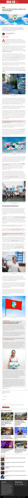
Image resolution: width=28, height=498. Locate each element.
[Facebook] (4, 37)
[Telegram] (6, 37)
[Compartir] (8, 37)
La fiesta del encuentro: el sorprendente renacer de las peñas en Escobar (15, 471)
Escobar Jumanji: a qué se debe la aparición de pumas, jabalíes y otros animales (7, 416)
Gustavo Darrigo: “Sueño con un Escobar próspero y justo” (21, 431)
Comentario (3, 399)
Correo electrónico (4, 396)
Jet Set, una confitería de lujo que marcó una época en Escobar (15, 457)
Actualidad (3, 7)
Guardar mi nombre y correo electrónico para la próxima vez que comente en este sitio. (13, 405)
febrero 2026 (16, 439)
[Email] (7, 37)
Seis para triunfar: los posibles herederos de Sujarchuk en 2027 (15, 462)
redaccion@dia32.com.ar (8, 34)
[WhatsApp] (5, 37)
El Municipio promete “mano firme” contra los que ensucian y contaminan (21, 416)
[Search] (26, 4)
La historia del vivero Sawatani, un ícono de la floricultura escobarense (14, 467)
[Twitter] (2, 37)
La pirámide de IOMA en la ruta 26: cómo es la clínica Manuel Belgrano (21, 444)
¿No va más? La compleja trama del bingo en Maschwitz (7, 444)
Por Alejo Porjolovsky (10, 33)
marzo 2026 (2, 439)
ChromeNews (18, 497)
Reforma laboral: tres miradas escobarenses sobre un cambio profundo (7, 431)
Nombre (3, 393)
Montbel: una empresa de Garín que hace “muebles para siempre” (15, 475)
